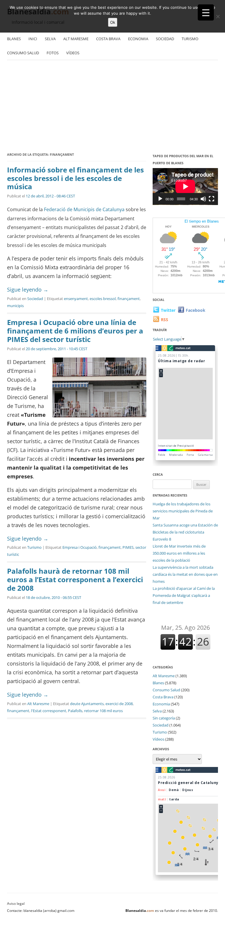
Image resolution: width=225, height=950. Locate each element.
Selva (50, 38)
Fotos (53, 52)
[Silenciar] (203, 199)
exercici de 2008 (119, 703)
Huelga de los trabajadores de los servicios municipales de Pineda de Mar (183, 511)
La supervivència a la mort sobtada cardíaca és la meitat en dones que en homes (185, 574)
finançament (128, 298)
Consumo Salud (23, 52)
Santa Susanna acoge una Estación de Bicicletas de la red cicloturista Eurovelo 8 (185, 532)
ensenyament (76, 298)
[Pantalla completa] (211, 199)
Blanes (14, 38)
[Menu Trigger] (206, 12)
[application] (185, 186)
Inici (32, 38)
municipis (15, 305)
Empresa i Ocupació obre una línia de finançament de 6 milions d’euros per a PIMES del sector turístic (75, 330)
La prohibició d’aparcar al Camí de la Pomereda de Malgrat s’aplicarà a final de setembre (184, 595)
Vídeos (72, 52)
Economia (138, 38)
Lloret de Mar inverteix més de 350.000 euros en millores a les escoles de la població (179, 553)
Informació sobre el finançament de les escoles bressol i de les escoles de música (75, 178)
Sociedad (165, 38)
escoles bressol (103, 298)
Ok (112, 22)
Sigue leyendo (27, 289)
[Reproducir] (160, 199)
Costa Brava (108, 38)
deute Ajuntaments (87, 703)
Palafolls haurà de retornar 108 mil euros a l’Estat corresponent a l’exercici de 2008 (75, 579)
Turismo (190, 38)
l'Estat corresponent (48, 710)
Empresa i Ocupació (79, 547)
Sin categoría (164, 718)
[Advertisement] (112, 107)
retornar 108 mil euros (103, 710)
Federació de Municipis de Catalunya (85, 209)
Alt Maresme (75, 38)
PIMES (128, 547)
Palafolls (75, 710)
